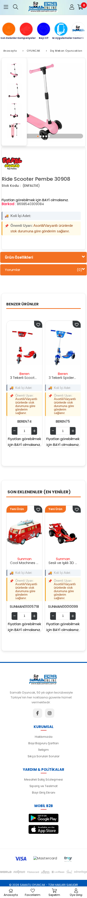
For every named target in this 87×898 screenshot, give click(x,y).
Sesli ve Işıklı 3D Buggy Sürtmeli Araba (48, 562)
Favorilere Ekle (27, 324)
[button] (38, 136)
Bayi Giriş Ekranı (43, 792)
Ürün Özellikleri (19, 257)
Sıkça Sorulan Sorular (44, 756)
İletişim (43, 750)
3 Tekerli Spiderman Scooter (52, 377)
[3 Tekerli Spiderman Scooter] (52, 347)
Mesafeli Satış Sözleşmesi (43, 779)
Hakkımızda (43, 736)
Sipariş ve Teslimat (43, 786)
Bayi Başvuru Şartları (43, 743)
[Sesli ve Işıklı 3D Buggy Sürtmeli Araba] (49, 532)
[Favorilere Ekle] (24, 509)
